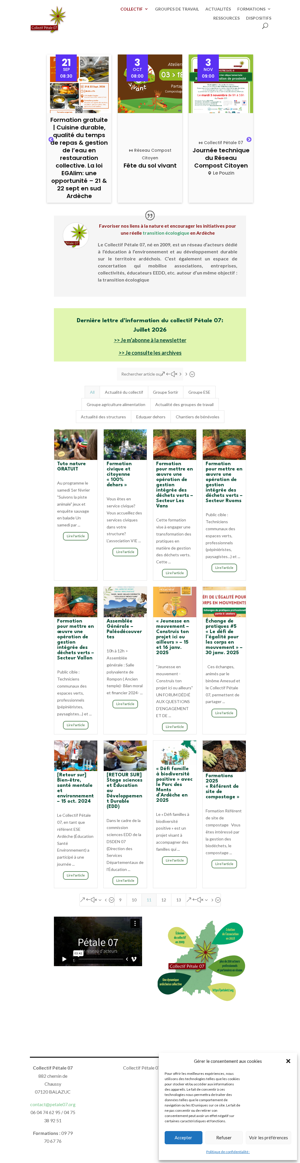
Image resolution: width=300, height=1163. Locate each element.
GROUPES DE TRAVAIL (177, 9)
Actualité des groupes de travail (184, 404)
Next (249, 140)
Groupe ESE (199, 392)
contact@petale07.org (53, 1104)
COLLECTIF (131, 9)
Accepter (183, 1137)
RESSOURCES (226, 18)
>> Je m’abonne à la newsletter (150, 340)
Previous (51, 140)
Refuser (224, 1137)
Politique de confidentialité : (228, 1152)
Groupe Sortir (165, 392)
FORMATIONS (251, 9)
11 (149, 899)
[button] (288, 1061)
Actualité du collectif (124, 392)
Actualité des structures (103, 416)
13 (178, 899)
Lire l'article (76, 536)
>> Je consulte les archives (150, 352)
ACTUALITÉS (218, 9)
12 (163, 899)
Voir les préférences (268, 1137)
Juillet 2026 (150, 330)
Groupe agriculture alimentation (116, 404)
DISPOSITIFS (258, 18)
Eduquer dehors (151, 416)
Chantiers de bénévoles (197, 416)
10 (134, 899)
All (92, 392)
